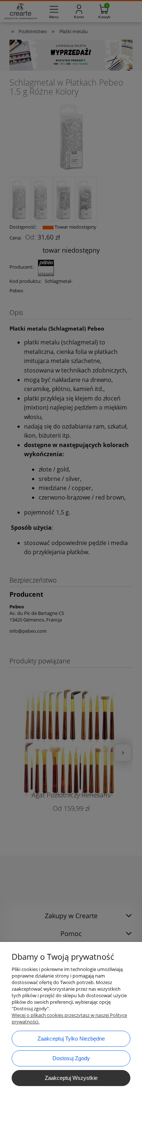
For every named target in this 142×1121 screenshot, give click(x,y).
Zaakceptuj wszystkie (71, 1078)
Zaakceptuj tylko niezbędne (71, 1038)
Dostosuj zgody (71, 1058)
